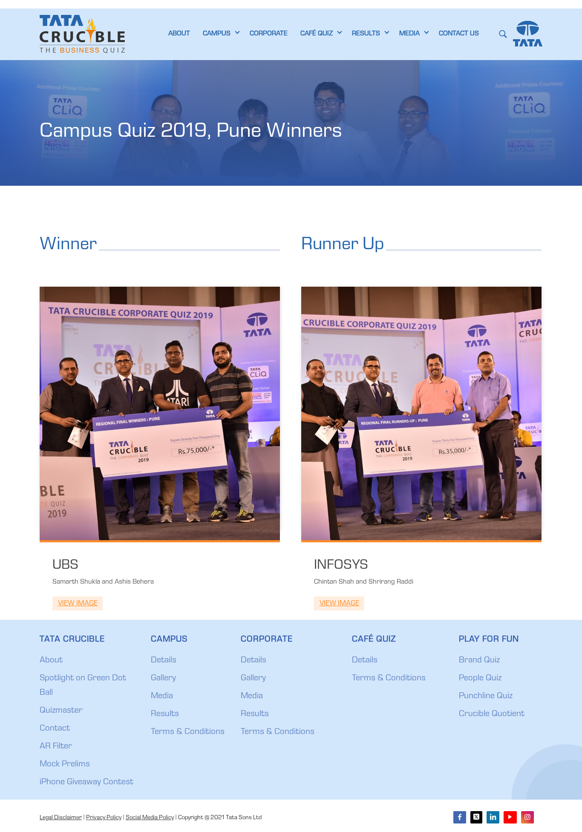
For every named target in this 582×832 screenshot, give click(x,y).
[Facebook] (459, 817)
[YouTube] (510, 817)
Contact (55, 729)
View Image (78, 603)
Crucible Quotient (491, 714)
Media (162, 696)
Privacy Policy (103, 818)
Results (165, 714)
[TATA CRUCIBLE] (82, 34)
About (51, 660)
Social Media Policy (150, 818)
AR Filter (56, 747)
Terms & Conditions (188, 732)
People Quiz (480, 678)
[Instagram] (527, 817)
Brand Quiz (479, 660)
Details (163, 660)
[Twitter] (476, 817)
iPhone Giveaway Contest (86, 782)
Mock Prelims (65, 764)
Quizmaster (61, 711)
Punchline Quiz (486, 696)
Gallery (163, 678)
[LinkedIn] (493, 817)
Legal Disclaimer (61, 818)
